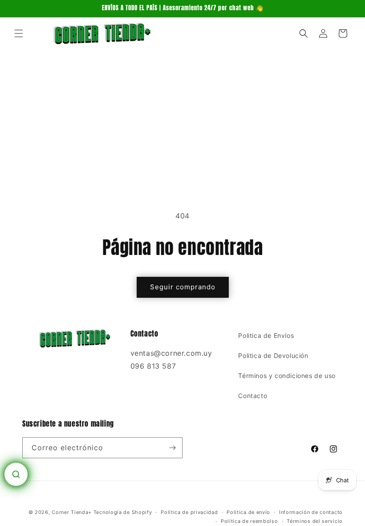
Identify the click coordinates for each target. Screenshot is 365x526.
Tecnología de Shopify (122, 512)
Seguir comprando (182, 287)
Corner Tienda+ (72, 512)
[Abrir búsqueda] (16, 474)
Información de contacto (311, 512)
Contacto (252, 395)
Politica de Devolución (273, 355)
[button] (18, 33)
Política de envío (248, 512)
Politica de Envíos (266, 335)
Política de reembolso (249, 521)
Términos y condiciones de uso (286, 375)
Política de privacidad (189, 512)
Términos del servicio (315, 521)
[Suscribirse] (172, 447)
